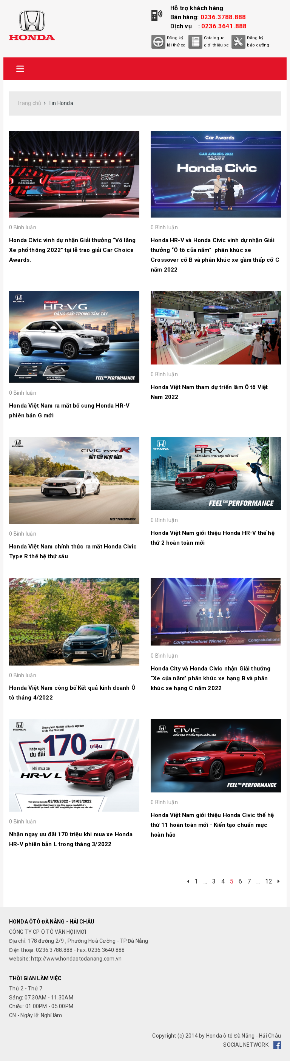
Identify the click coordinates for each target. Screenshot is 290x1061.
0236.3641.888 (224, 26)
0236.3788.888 (223, 17)
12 (269, 875)
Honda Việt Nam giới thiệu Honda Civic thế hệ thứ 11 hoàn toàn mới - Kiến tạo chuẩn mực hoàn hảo (212, 825)
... (205, 875)
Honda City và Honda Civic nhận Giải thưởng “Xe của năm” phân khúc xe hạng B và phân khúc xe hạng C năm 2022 (211, 678)
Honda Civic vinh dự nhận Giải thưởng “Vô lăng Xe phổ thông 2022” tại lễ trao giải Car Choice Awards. (72, 250)
